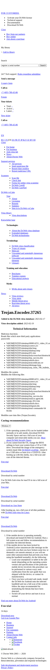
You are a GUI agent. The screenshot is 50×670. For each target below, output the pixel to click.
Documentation (13, 22)
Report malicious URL (21, 171)
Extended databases (20, 233)
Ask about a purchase (15, 39)
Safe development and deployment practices (19, 665)
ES (13, 140)
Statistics (15, 206)
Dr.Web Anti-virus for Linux (17, 512)
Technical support (14, 20)
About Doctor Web (14, 157)
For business (11, 149)
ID (34, 140)
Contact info (11, 637)
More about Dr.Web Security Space (25, 439)
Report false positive (20, 168)
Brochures (16, 273)
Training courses (19, 276)
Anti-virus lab (12, 152)
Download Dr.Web (15, 25)
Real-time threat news (21, 303)
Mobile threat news (20, 301)
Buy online (11, 36)
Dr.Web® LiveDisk (30, 450)
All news (15, 306)
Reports (15, 203)
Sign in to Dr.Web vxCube (23, 208)
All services (17, 164)
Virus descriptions (19, 215)
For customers (12, 630)
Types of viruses (18, 248)
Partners (9, 632)
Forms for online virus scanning (25, 183)
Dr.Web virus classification (23, 246)
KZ (24, 140)
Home (9, 622)
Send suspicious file (20, 166)
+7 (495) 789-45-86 (9, 92)
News (8, 154)
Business (10, 625)
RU (3, 140)
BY (31, 140)
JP (22, 140)
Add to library (9, 52)
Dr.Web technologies (20, 235)
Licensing (16, 201)
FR (16, 140)
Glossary (15, 263)
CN (6, 140)
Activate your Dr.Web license (19, 18)
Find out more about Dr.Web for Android (18, 600)
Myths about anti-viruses (22, 289)
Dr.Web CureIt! (18, 185)
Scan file (15, 178)
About (14, 198)
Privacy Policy (7, 667)
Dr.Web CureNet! (19, 188)
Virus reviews (17, 296)
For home (10, 147)
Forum (4, 97)
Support (9, 627)
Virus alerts (16, 298)
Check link (16, 180)
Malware (15, 251)
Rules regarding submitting (29, 74)
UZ (28, 140)
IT (19, 140)
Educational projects (20, 278)
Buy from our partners (15, 34)
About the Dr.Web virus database (26, 230)
